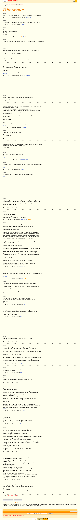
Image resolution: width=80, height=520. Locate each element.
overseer (23, 24)
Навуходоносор (24, 149)
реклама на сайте (6, 515)
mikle (21, 316)
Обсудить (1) (14, 100)
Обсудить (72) (14, 53)
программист (5, 276)
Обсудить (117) (14, 127)
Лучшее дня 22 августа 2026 (13, 0)
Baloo (21, 423)
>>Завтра (8, 497)
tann (21, 372)
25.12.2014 (4, 152)
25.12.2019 (4, 64)
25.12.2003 (4, 345)
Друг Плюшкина (22, 266)
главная (4, 511)
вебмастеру (19, 515)
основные (9, 509)
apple (4, 176)
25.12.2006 (4, 296)
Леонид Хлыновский (24, 219)
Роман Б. (22, 363)
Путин (4, 51)
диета (6, 73)
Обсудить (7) (14, 17)
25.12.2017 (4, 104)
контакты (10, 515)
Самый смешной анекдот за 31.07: (10, 502)
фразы (18, 4)
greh (24, 304)
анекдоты (8, 4)
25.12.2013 (4, 162)
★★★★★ (29, 219)
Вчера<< (4, 497)
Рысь (23, 36)
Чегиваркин (24, 127)
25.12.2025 (4, 13)
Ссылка (13, 60)
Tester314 (22, 169)
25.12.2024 (4, 20)
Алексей (22, 451)
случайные (13, 509)
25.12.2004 (4, 336)
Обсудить (14, 138)
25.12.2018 (4, 95)
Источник (23, 17)
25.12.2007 (4, 281)
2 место (8, 495)
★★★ (26, 36)
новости (22, 515)
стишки (21, 4)
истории (12, 4)
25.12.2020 (4, 56)
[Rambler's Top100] (34, 519)
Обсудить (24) (14, 24)
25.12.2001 (4, 375)
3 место (11, 495)
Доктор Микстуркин (27, 75)
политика (4, 125)
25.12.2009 (4, 222)
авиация (4, 361)
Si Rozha (22, 341)
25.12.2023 (4, 27)
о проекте (14, 515)
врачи (4, 73)
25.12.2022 (4, 39)
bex (21, 207)
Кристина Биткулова (26, 60)
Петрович (22, 410)
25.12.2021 (4, 48)
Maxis (23, 382)
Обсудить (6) (14, 149)
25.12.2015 (4, 142)
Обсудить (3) (14, 36)
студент (4, 157)
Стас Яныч (22, 278)
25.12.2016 (4, 130)
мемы (15, 4)
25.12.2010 (4, 211)
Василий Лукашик (28, 17)
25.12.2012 (4, 172)
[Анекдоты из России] (5, 1)
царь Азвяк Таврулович (24, 159)
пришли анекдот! (73, 511)
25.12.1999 (4, 413)
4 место (15, 495)
